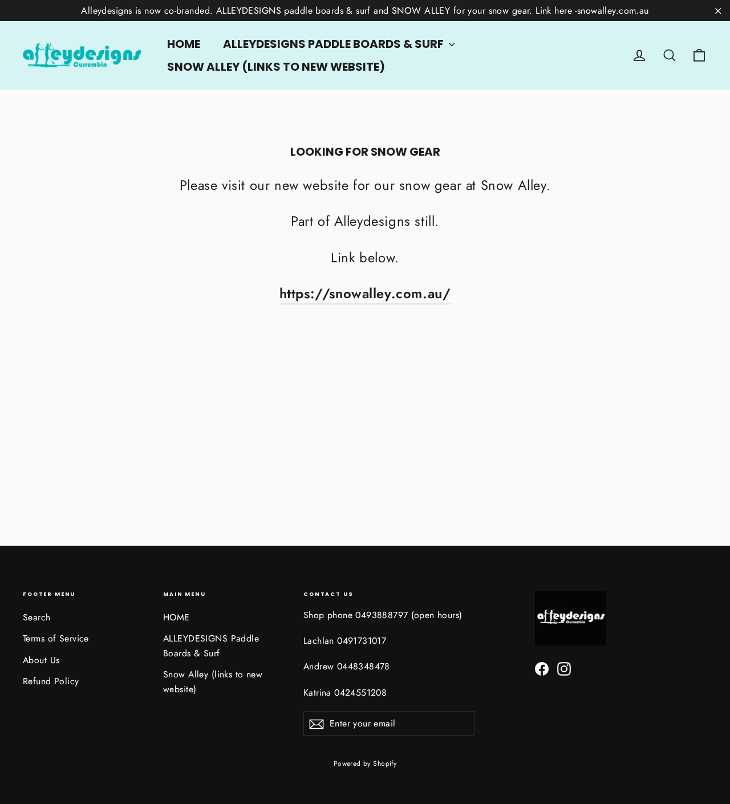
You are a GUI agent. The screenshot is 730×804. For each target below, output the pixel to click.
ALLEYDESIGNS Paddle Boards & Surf (334, 44)
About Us (41, 660)
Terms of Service (56, 638)
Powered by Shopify (365, 763)
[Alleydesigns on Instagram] (564, 668)
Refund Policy (51, 681)
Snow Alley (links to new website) (276, 67)
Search (37, 617)
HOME (183, 44)
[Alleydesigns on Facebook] (542, 668)
